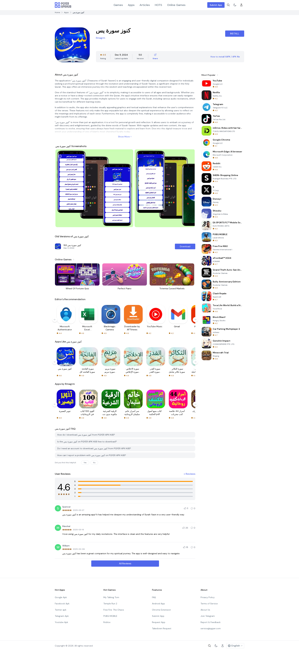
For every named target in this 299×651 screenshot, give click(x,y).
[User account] (241, 5)
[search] (228, 5)
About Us (205, 609)
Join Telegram (208, 616)
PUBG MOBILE (110, 616)
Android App (158, 603)
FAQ (154, 597)
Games (118, 5)
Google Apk (61, 597)
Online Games (176, 5)
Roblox (106, 622)
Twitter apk (60, 609)
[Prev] (61, 188)
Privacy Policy (208, 597)
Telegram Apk (62, 616)
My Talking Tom (111, 597)
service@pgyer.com (211, 628)
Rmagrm (100, 38)
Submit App (216, 5)
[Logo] (63, 5)
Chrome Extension (161, 609)
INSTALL (234, 33)
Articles (145, 5)
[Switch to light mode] (235, 5)
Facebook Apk (62, 603)
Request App (158, 622)
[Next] (189, 188)
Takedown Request (161, 628)
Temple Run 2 (110, 603)
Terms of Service (209, 603)
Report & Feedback (211, 622)
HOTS (158, 5)
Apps (131, 5)
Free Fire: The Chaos (113, 609)
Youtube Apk (61, 622)
